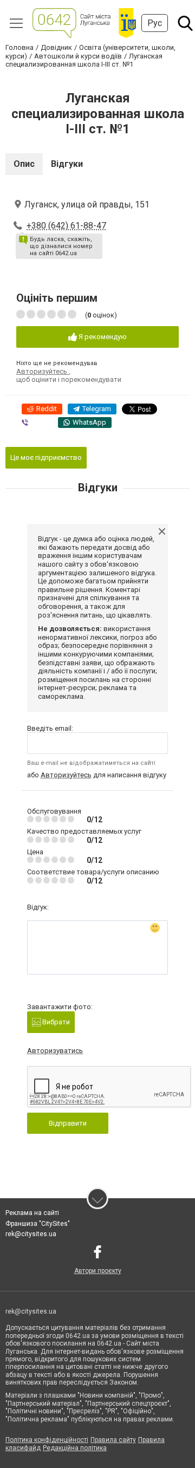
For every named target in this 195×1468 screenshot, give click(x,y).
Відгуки (67, 164)
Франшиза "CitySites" (37, 1223)
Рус (154, 23)
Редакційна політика (75, 1448)
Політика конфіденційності (46, 1440)
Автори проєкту (97, 1271)
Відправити (68, 1123)
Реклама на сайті (32, 1213)
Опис (24, 164)
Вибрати (55, 1022)
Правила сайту (113, 1440)
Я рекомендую (102, 337)
